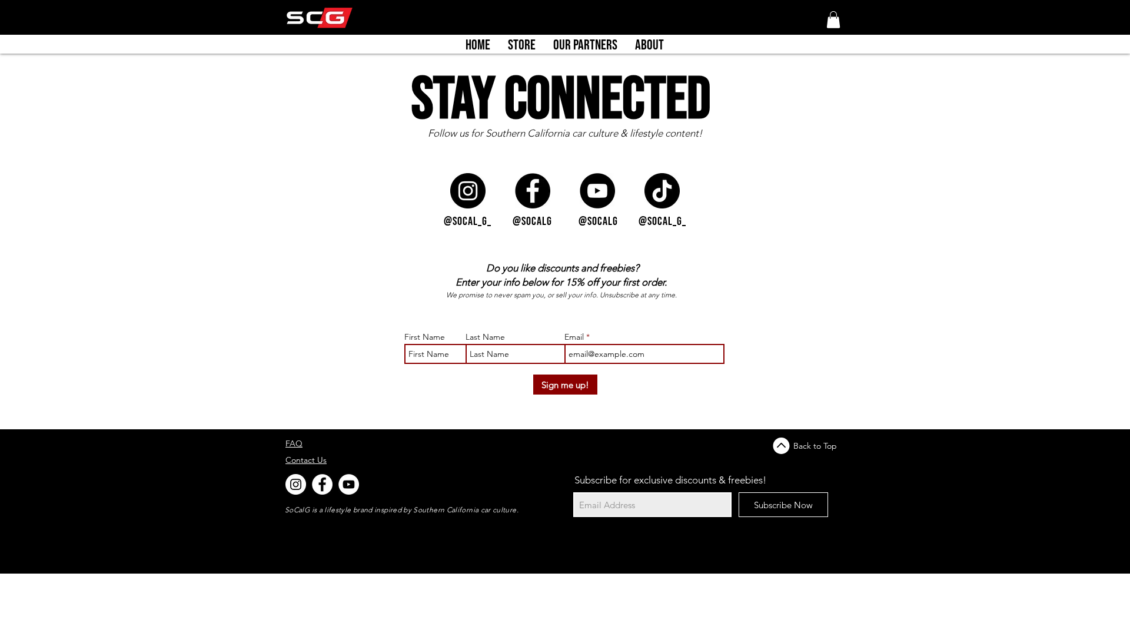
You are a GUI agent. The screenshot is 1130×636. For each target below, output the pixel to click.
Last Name (485, 337)
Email (575, 337)
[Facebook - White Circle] (322, 484)
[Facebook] (532, 190)
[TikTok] (662, 190)
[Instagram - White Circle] (295, 484)
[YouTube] (597, 190)
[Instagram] (468, 190)
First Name (424, 337)
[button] (833, 19)
